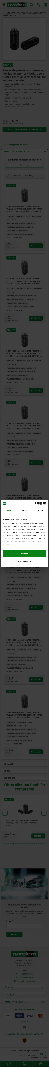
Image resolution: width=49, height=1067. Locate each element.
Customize (23, 561)
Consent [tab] (9, 510)
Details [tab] (24, 510)
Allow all (24, 553)
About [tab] (40, 510)
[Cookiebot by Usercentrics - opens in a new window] (35, 503)
